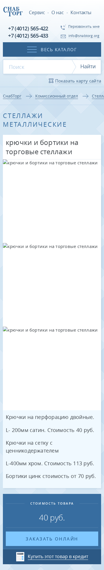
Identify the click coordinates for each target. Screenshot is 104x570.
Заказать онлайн (52, 539)
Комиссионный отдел (56, 96)
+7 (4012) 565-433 (28, 35)
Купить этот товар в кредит (58, 556)
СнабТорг (12, 96)
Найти (88, 66)
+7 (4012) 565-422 (28, 28)
